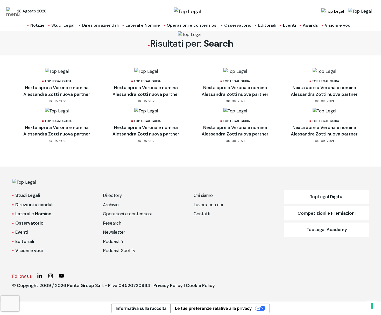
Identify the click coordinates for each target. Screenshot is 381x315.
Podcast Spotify (119, 250)
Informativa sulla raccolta (141, 308)
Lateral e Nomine (142, 25)
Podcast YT (114, 241)
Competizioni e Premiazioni (327, 213)
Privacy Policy (168, 285)
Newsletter (114, 232)
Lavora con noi (208, 204)
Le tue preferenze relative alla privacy (213, 308)
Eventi (289, 25)
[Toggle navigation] (10, 11)
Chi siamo (203, 195)
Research (112, 223)
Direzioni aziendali (100, 25)
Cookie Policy (200, 285)
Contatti (202, 214)
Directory (112, 195)
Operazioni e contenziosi (192, 25)
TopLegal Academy (326, 229)
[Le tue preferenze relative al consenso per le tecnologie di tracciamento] (372, 306)
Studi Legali (63, 25)
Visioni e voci (338, 25)
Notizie (37, 25)
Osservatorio (237, 25)
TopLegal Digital (326, 196)
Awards (310, 25)
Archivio (111, 204)
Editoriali (267, 25)
